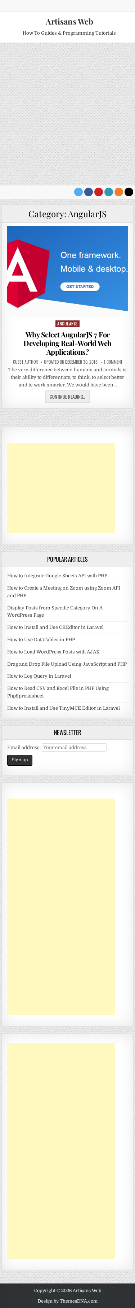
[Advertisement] (67, 113)
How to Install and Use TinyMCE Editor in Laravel (63, 708)
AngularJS (67, 323)
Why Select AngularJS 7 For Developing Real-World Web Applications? (67, 342)
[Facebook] (88, 192)
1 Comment (113, 362)
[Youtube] (98, 192)
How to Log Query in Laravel (39, 676)
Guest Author (25, 362)
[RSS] (118, 192)
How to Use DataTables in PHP (41, 639)
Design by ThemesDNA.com (68, 1301)
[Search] (129, 192)
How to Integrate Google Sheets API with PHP (57, 575)
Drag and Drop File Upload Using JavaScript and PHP (67, 664)
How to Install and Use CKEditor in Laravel (55, 627)
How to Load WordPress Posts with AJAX (53, 652)
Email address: (24, 747)
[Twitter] (78, 192)
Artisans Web (69, 21)
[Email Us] (108, 192)
